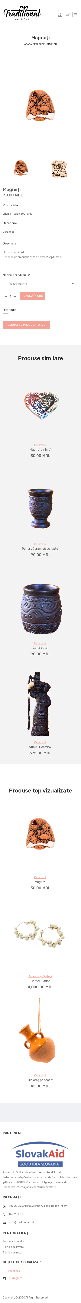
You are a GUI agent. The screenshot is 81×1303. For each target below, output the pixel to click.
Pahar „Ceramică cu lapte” (40, 548)
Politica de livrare (13, 1247)
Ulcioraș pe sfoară (40, 1080)
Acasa (28, 44)
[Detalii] (35, 434)
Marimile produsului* (16, 275)
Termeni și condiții (13, 1241)
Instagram (15, 1278)
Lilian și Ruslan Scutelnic (17, 213)
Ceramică (9, 231)
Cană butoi (40, 648)
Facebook (14, 1271)
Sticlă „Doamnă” (40, 747)
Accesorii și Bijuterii (40, 976)
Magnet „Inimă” (40, 449)
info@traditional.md (21, 1222)
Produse (39, 44)
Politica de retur (12, 1252)
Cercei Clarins (40, 981)
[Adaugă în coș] (46, 434)
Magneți (40, 882)
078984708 (16, 1214)
